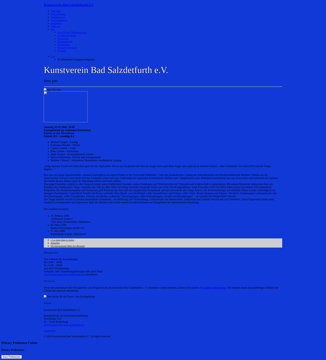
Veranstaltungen (59, 20)
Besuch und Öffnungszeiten (72, 32)
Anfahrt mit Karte (66, 35)
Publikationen (58, 17)
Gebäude (55, 26)
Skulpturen (56, 23)
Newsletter (63, 38)
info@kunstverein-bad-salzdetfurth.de (64, 274)
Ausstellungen (58, 14)
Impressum (50, 330)
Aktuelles (56, 11)
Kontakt (61, 50)
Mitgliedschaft (65, 41)
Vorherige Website (67, 47)
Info (53, 29)
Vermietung (63, 44)
